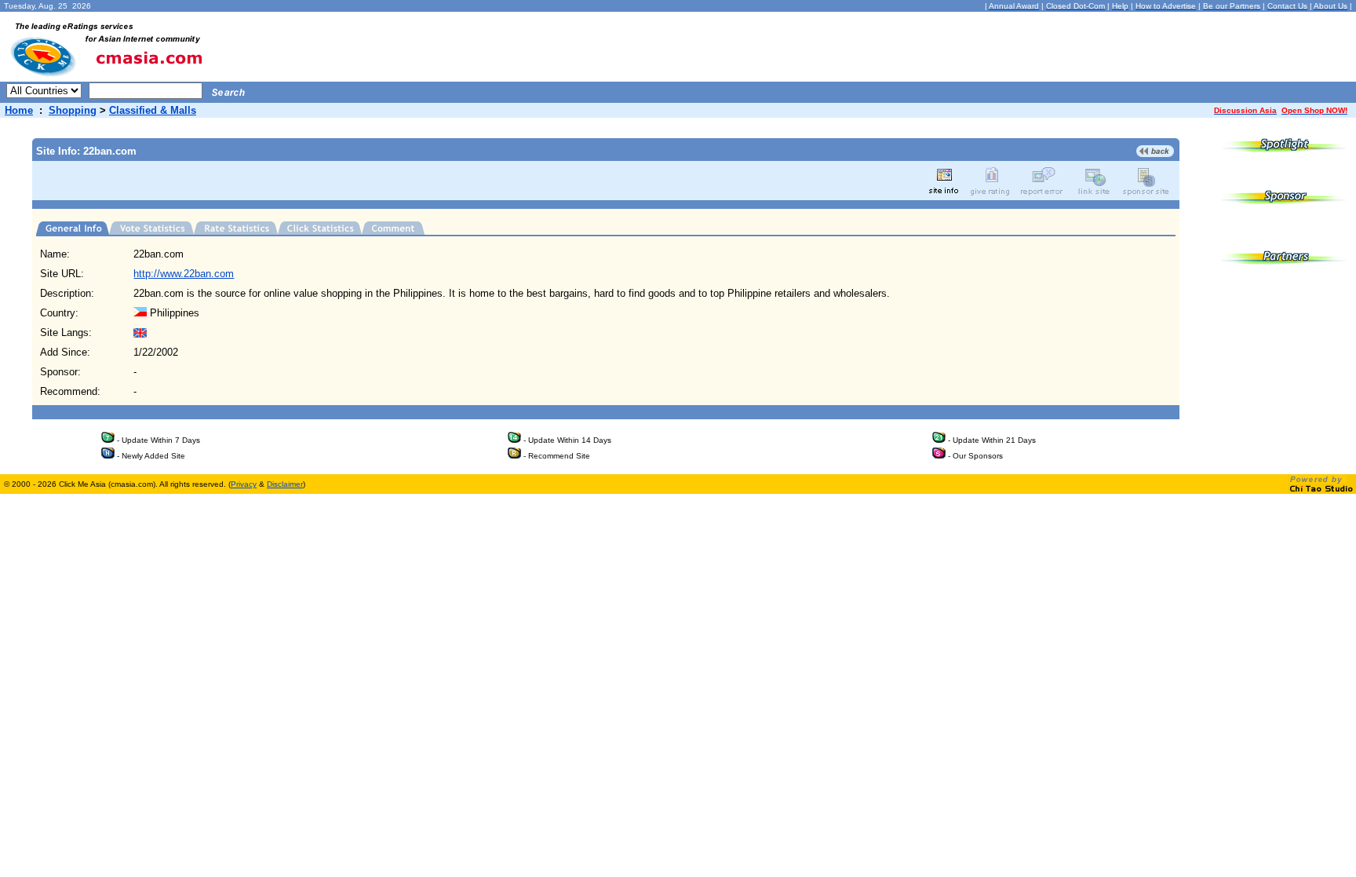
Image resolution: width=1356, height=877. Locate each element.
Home (19, 110)
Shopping (73, 110)
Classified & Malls (152, 110)
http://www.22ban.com (183, 274)
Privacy (244, 484)
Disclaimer (285, 484)
